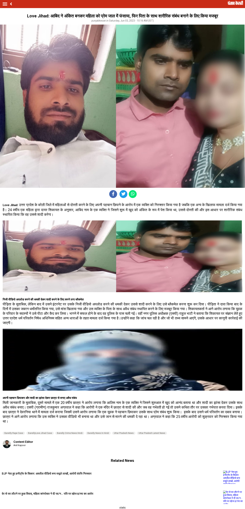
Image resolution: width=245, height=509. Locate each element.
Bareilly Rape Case (13, 433)
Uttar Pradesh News (124, 433)
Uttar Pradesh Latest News (152, 433)
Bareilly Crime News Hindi (70, 433)
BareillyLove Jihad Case (40, 433)
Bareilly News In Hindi (98, 433)
